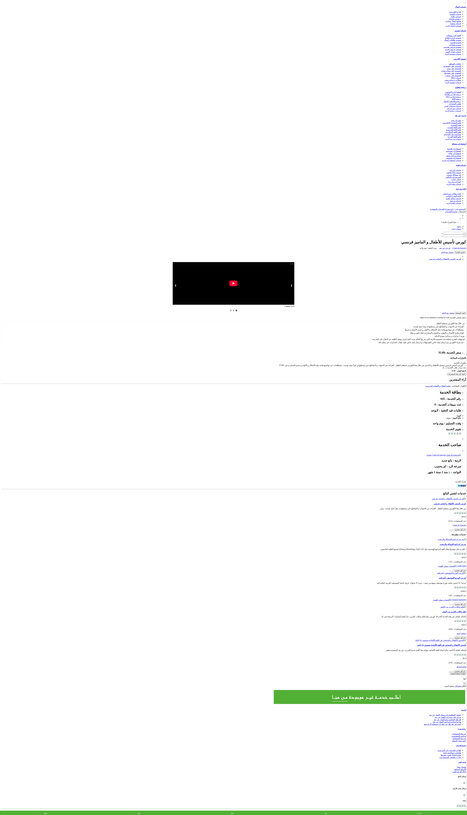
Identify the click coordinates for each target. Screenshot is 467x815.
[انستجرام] (458, 805)
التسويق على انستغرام (452, 66)
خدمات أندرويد (455, 170)
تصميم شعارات (455, 45)
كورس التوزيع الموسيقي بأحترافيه (452, 578)
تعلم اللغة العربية (454, 137)
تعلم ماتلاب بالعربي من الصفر (454, 612)
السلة (232, 813)
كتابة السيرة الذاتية (453, 196)
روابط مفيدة (462, 729)
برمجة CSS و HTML (453, 94)
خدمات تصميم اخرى (453, 54)
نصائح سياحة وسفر (453, 156)
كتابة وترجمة (461, 189)
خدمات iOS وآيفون (453, 172)
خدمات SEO (456, 78)
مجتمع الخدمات (461, 745)
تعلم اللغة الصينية (454, 127)
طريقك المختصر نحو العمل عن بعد (447, 720)
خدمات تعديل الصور (453, 52)
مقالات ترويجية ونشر (452, 80)
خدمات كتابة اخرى (453, 203)
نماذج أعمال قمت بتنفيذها (451, 755)
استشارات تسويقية (453, 151)
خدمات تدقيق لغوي (453, 198)
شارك (463, 486)
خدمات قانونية (455, 14)
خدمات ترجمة (455, 201)
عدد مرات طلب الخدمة (456, 368)
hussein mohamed (459, 600)
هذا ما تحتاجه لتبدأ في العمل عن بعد (447, 722)
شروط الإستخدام (459, 738)
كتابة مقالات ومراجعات (452, 194)
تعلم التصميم (456, 125)
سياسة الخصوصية (459, 736)
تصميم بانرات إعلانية (453, 38)
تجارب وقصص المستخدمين (450, 757)
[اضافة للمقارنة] (450, 530)
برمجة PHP (456, 99)
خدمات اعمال (460, 7)
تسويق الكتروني (459, 59)
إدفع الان (457, 686)
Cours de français (459, 248)
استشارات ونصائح (459, 144)
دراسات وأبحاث (455, 19)
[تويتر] (462, 805)
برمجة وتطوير (460, 87)
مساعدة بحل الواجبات (452, 134)
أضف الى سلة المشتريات (456, 374)
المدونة (463, 710)
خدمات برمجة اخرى (453, 111)
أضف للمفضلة (460, 313)
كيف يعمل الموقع (459, 741)
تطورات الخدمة (460, 363)
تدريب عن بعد (460, 115)
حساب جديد (456, 229)
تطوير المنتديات (455, 104)
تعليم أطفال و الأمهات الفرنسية (437, 386)
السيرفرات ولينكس (453, 177)
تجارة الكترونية (455, 12)
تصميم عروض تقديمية (452, 47)
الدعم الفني (462, 762)
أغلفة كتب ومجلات (453, 35)
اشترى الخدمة (460, 252)
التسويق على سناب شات (451, 71)
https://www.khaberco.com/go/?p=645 (434, 318)
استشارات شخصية (453, 158)
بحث (326, 813)
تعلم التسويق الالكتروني (451, 123)
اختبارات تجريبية (454, 182)
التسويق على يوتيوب (453, 75)
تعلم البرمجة (456, 120)
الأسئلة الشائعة (460, 769)
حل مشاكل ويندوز (454, 175)
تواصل (428, 455)
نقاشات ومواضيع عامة (452, 753)
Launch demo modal (458, 674)
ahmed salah (461, 667)
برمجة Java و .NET (453, 97)
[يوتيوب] (460, 805)
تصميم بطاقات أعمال (452, 40)
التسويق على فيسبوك (452, 73)
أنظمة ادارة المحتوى (453, 92)
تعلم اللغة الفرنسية (453, 130)
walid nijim (461, 566)
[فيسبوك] (465, 805)
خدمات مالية (456, 16)
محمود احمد (461, 633)
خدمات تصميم (460, 31)
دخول (459, 226)
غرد (459, 486)
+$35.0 (281, 365)
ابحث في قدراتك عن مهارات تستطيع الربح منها (442, 724)
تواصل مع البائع (447, 252)
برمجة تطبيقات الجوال (452, 101)
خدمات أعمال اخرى (453, 26)
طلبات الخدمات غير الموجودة (449, 750)
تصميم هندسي (455, 42)
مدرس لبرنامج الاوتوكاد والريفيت (453, 544)
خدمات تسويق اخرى (453, 82)
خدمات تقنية (461, 165)
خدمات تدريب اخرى (453, 139)
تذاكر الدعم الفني (459, 772)
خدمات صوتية (455, 23)
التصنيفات (419, 813)
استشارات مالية (454, 153)
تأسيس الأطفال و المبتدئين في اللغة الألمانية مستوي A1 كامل (441, 645)
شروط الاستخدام (459, 734)
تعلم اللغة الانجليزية (453, 132)
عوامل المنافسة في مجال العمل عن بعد (445, 715)
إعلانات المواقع (455, 64)
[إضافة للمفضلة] (453, 530)
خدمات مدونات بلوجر (452, 106)
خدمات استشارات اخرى (451, 160)
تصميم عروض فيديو (453, 49)
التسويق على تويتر (454, 68)
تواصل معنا (461, 767)
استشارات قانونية (454, 149)
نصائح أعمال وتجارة (453, 21)
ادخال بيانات (456, 179)
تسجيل (45, 813)
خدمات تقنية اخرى (453, 184)
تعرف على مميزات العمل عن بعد (448, 717)
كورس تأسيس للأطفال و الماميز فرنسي (445, 259)
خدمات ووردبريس (454, 108)
